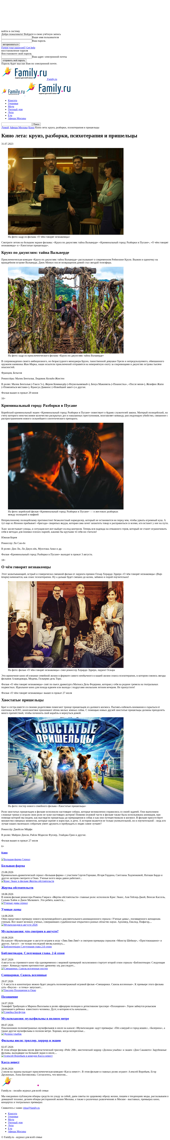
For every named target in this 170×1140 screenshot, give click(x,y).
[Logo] (13, 94)
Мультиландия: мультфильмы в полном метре (35, 1018)
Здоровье (13, 103)
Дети (11, 112)
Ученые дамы (11, 909)
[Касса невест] (27, 1055)
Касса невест (10, 1062)
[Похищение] (18, 990)
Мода (11, 106)
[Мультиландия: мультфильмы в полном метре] (13, 1012)
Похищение (9, 996)
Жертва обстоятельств (17, 887)
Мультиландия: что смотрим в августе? (30, 931)
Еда (10, 115)
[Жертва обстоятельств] (27, 881)
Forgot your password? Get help (18, 47)
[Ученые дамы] (14, 903)
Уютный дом (15, 109)
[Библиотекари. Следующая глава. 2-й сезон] (26, 946)
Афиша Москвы (17, 118)
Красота (12, 100)
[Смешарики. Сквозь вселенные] (24, 968)
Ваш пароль (38, 40)
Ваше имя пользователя (45, 37)
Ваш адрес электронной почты (49, 56)
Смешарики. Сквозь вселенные (24, 975)
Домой (5, 127)
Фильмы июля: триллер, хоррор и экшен (31, 1040)
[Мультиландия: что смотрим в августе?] (19, 924)
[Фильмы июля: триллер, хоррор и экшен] (11, 1034)
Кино (31, 127)
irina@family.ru (31, 1107)
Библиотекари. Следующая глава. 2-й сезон (33, 953)
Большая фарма (13, 865)
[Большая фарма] (15, 859)
